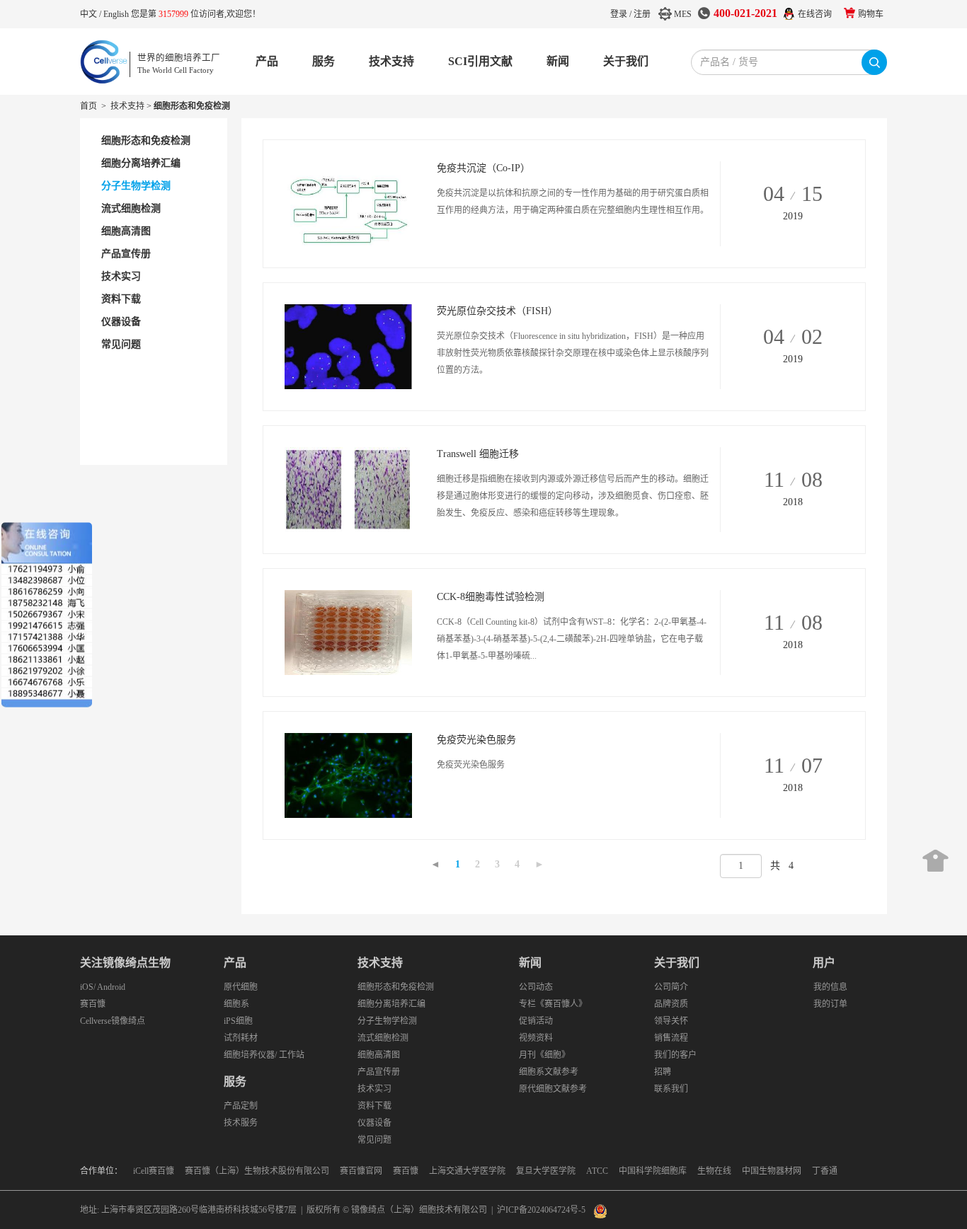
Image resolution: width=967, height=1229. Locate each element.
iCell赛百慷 (153, 1171)
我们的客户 (675, 1055)
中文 (89, 14)
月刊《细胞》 (544, 1055)
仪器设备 (374, 1123)
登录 (618, 14)
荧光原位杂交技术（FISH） (497, 311)
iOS (86, 987)
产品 (267, 61)
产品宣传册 (378, 1072)
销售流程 (671, 1038)
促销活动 (536, 1021)
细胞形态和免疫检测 (395, 987)
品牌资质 (671, 1004)
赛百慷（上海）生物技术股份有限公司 (257, 1171)
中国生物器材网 (771, 1171)
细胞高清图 (378, 1055)
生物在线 (714, 1171)
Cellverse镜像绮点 (112, 1021)
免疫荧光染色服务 (476, 739)
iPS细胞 (238, 1021)
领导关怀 (671, 1021)
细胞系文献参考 (548, 1072)
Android (111, 987)
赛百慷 (92, 1004)
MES (683, 14)
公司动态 (536, 987)
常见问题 (374, 1140)
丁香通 (824, 1171)
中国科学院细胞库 (653, 1171)
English (117, 14)
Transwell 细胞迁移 (478, 454)
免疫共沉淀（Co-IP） (483, 168)
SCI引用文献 (480, 61)
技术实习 (374, 1089)
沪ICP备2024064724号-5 (541, 1210)
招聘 (662, 1072)
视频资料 (536, 1038)
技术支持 (391, 61)
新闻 (558, 61)
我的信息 (830, 987)
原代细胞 (241, 987)
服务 (323, 61)
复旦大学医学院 (546, 1171)
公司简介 (671, 987)
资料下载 (374, 1106)
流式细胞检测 (382, 1038)
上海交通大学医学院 (467, 1171)
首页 (88, 106)
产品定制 (241, 1106)
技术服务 (241, 1123)
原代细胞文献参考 (553, 1089)
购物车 (870, 14)
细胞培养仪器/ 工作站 (264, 1055)
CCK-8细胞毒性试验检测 (490, 597)
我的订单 (830, 1004)
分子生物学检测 (387, 1021)
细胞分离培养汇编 (391, 1004)
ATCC (597, 1171)
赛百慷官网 (361, 1171)
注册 (642, 14)
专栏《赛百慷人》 (553, 1004)
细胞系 (236, 1004)
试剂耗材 (241, 1038)
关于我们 (625, 61)
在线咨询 (815, 14)
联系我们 (671, 1089)
